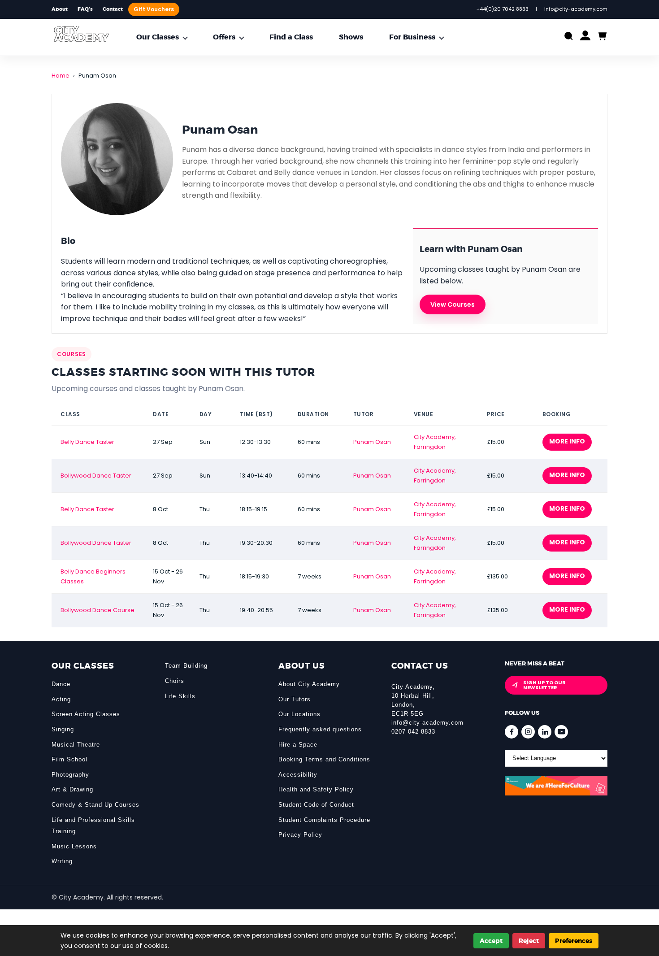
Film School (69, 759)
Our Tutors (294, 699)
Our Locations (299, 714)
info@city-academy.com (427, 722)
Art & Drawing (72, 789)
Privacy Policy (300, 834)
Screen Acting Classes (86, 714)
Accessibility (297, 774)
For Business (412, 37)
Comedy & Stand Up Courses (95, 804)
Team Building (186, 665)
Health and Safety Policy (316, 789)
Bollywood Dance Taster (96, 475)
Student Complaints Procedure (324, 820)
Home (60, 75)
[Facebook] (511, 732)
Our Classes (157, 37)
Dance (61, 684)
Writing (62, 861)
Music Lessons (74, 846)
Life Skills (180, 696)
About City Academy (309, 684)
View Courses (452, 304)
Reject (529, 941)
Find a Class (291, 37)
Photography (70, 774)
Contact (113, 9)
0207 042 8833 (413, 731)
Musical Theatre (76, 744)
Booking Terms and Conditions (324, 759)
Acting (61, 699)
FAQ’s (85, 9)
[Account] (585, 37)
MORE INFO (567, 441)
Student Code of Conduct (316, 804)
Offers (224, 37)
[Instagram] (528, 732)
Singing (63, 729)
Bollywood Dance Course (97, 610)
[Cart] (601, 36)
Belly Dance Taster (87, 442)
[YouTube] (561, 732)
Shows (351, 37)
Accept (491, 941)
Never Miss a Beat (534, 663)
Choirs (174, 681)
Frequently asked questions (320, 729)
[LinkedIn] (544, 732)
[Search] (568, 36)
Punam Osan (372, 442)
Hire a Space (297, 744)
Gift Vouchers (154, 9)
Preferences (573, 941)
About (60, 9)
